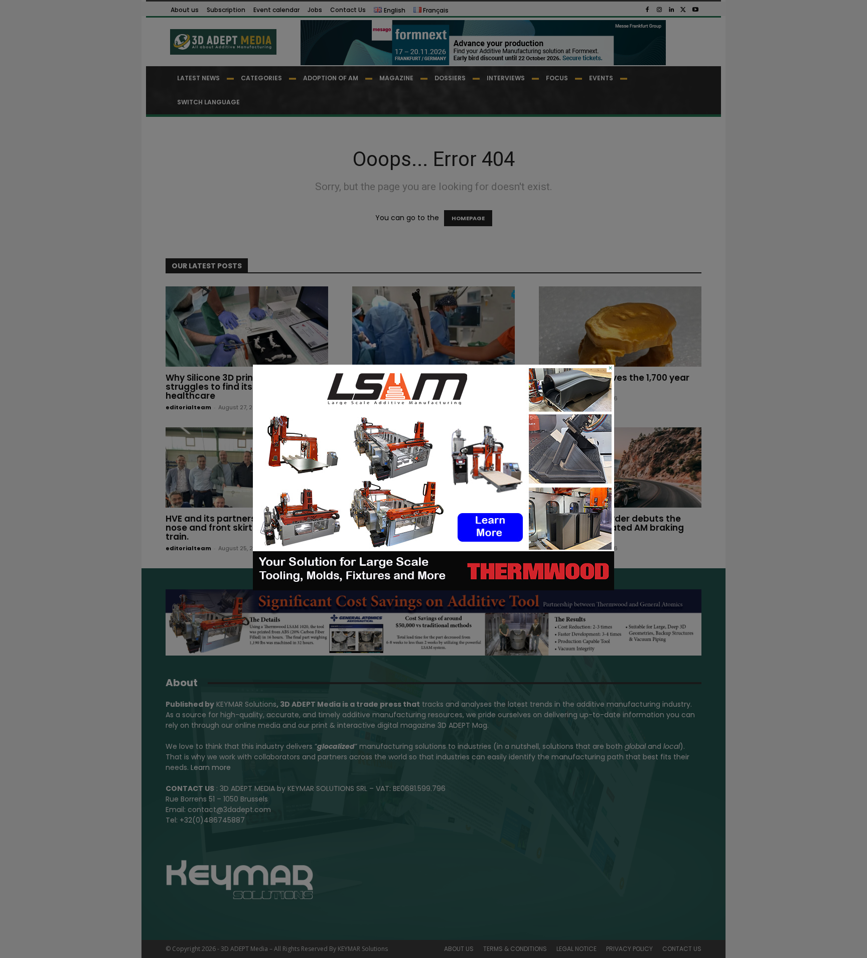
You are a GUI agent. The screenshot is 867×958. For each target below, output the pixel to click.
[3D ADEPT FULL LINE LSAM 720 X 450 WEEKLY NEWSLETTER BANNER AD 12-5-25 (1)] (433, 588)
